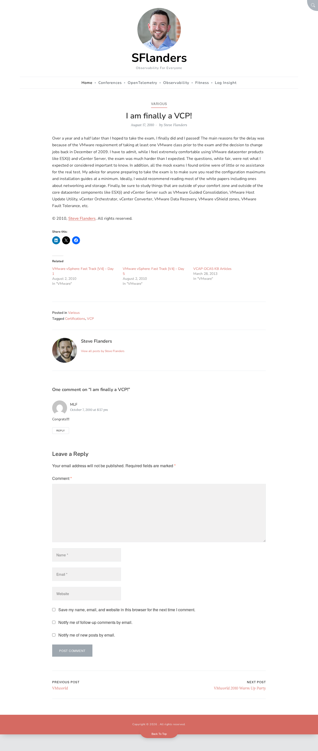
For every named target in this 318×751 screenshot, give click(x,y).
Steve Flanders (175, 125)
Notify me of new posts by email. (86, 635)
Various (159, 103)
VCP (90, 318)
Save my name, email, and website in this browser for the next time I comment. (126, 609)
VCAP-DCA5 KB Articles (212, 268)
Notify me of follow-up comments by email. (95, 622)
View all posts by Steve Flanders (102, 351)
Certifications (75, 318)
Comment (62, 478)
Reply (60, 430)
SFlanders (159, 58)
